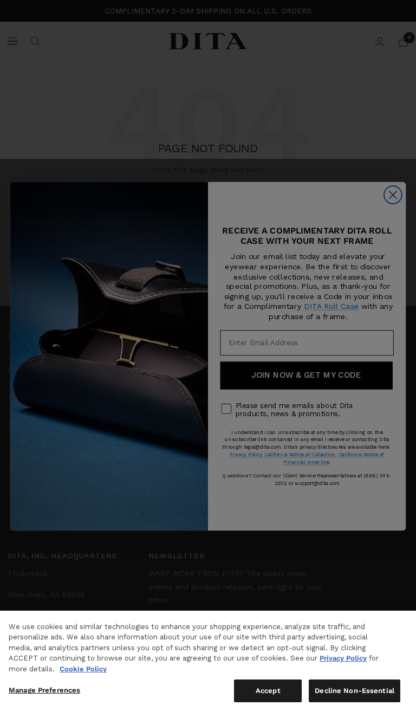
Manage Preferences (44, 690)
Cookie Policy (83, 669)
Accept (268, 691)
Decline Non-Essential (354, 691)
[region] (208, 661)
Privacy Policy (343, 658)
